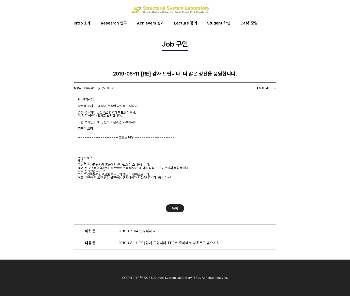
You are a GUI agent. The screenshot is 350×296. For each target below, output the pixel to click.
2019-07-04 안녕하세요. (137, 231)
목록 (175, 208)
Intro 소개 (82, 23)
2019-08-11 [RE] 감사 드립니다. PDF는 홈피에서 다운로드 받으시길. (169, 243)
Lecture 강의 (185, 23)
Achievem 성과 (150, 23)
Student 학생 (218, 23)
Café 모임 (248, 23)
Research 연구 (114, 23)
